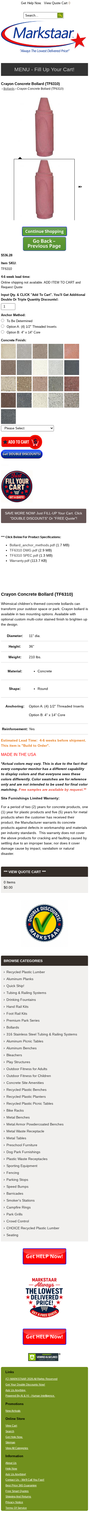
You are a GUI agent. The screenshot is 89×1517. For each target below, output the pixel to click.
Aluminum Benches (21, 1048)
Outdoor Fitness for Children (28, 1076)
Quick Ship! (15, 986)
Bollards (9, 88)
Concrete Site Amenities (25, 1083)
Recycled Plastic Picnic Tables (29, 1103)
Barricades (14, 1193)
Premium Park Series (23, 1020)
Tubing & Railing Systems (26, 993)
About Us (11, 1462)
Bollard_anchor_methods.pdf (32, 545)
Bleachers (14, 1055)
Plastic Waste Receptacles (26, 1159)
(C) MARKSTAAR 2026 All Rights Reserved (31, 1378)
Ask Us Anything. (15, 1390)
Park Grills (14, 1214)
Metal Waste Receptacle (25, 1131)
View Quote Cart (57, 3)
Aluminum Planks (19, 979)
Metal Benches (18, 1117)
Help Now (11, 1468)
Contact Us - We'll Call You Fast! (24, 1479)
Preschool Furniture (21, 1145)
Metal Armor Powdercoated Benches (35, 1124)
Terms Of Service (16, 1507)
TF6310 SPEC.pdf (24, 555)
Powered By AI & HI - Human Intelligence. (30, 1395)
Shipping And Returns (18, 1496)
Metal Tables (16, 1138)
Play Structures (18, 1062)
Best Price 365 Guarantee (21, 1485)
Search (9, 1431)
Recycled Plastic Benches (26, 1090)
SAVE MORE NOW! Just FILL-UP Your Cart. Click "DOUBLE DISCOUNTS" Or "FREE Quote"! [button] (43, 516)
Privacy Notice (14, 1502)
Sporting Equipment (21, 1166)
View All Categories (16, 1448)
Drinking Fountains (21, 1000)
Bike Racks (15, 1110)
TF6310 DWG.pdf (23, 550)
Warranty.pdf (19, 561)
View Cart (11, 1425)
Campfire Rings (18, 1207)
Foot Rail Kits (16, 1013)
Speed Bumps (17, 1186)
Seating (12, 1235)
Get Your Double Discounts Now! (25, 1384)
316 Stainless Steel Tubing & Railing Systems (41, 1034)
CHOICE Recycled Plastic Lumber (32, 1228)
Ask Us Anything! (15, 1474)
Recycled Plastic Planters (26, 1097)
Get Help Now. (31, 3)
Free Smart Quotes (17, 1491)
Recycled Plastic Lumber (25, 972)
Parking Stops (17, 1180)
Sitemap (10, 1442)
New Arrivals (13, 1410)
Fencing (12, 1173)
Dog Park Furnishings (23, 1152)
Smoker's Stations (20, 1200)
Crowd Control (17, 1221)
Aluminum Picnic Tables (24, 1041)
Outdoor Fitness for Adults (26, 1069)
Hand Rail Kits (17, 1007)
